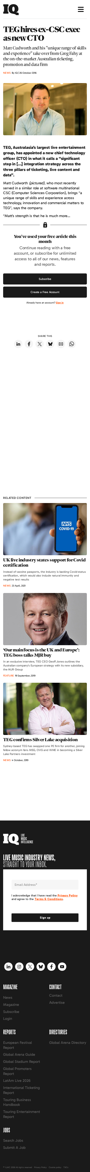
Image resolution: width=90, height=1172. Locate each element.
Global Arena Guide (19, 1054)
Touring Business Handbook (17, 1102)
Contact (55, 995)
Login (7, 1018)
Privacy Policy (40, 1167)
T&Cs (65, 1167)
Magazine (11, 1004)
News (7, 997)
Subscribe (45, 279)
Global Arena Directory (67, 1042)
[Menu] (81, 9)
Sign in (60, 302)
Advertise (57, 1002)
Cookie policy (55, 1167)
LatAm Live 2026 (17, 1080)
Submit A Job (14, 1147)
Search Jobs (13, 1140)
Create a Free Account (45, 292)
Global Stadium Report (21, 1061)
